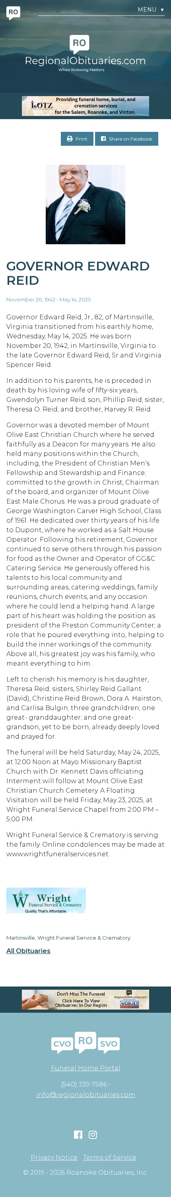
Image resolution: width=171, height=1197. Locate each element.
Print (80, 139)
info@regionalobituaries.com (85, 1095)
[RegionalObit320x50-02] (85, 1000)
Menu (151, 9)
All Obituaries (28, 951)
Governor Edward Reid (78, 273)
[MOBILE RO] (85, 106)
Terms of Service (109, 1157)
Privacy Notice (54, 1157)
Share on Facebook (130, 139)
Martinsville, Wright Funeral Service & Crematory (68, 937)
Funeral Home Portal (85, 1068)
